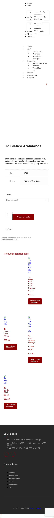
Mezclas (36, 66)
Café (29, 49)
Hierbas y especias (40, 63)
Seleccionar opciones (35, 301)
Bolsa (9, 195)
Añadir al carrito (23, 217)
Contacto (30, 78)
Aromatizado (37, 51)
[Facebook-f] (6, 454)
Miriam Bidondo (35, 508)
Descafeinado (38, 56)
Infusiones (31, 61)
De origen (36, 54)
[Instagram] (13, 454)
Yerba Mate (37, 68)
